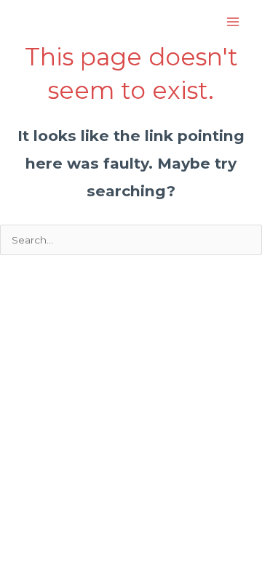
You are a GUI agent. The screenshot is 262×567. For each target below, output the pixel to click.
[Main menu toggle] (233, 22)
